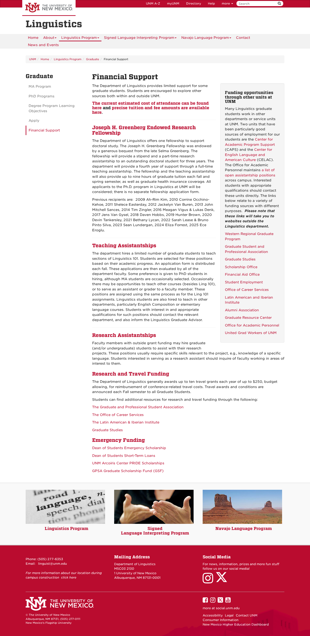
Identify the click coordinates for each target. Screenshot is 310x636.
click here (68, 577)
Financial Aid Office (242, 274)
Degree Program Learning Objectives (52, 108)
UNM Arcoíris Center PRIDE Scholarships (128, 463)
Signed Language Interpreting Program (139, 38)
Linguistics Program (79, 38)
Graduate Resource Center (248, 318)
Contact (243, 38)
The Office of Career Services (118, 415)
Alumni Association (242, 310)
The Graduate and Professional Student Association (138, 407)
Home (33, 38)
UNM (32, 59)
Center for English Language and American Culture (248, 155)
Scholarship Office (241, 267)
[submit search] (279, 3)
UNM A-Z (153, 3)
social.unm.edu (228, 608)
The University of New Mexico (49, 8)
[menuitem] (33, 37)
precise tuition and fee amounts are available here (150, 110)
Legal (229, 615)
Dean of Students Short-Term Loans (123, 456)
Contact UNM (246, 615)
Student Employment (244, 282)
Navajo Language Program (205, 38)
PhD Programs (41, 96)
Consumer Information (221, 620)
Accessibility (213, 615)
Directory (193, 3)
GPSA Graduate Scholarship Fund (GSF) (128, 471)
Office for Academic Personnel (252, 325)
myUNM (173, 3)
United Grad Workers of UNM (251, 333)
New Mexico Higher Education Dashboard (236, 624)
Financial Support (44, 130)
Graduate (92, 59)
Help (211, 3)
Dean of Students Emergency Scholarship (129, 448)
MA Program (40, 86)
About (48, 38)
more (226, 3)
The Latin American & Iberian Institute (125, 422)
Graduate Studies (240, 259)
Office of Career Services (247, 290)
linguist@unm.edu (52, 563)
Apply (34, 121)
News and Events (43, 45)
